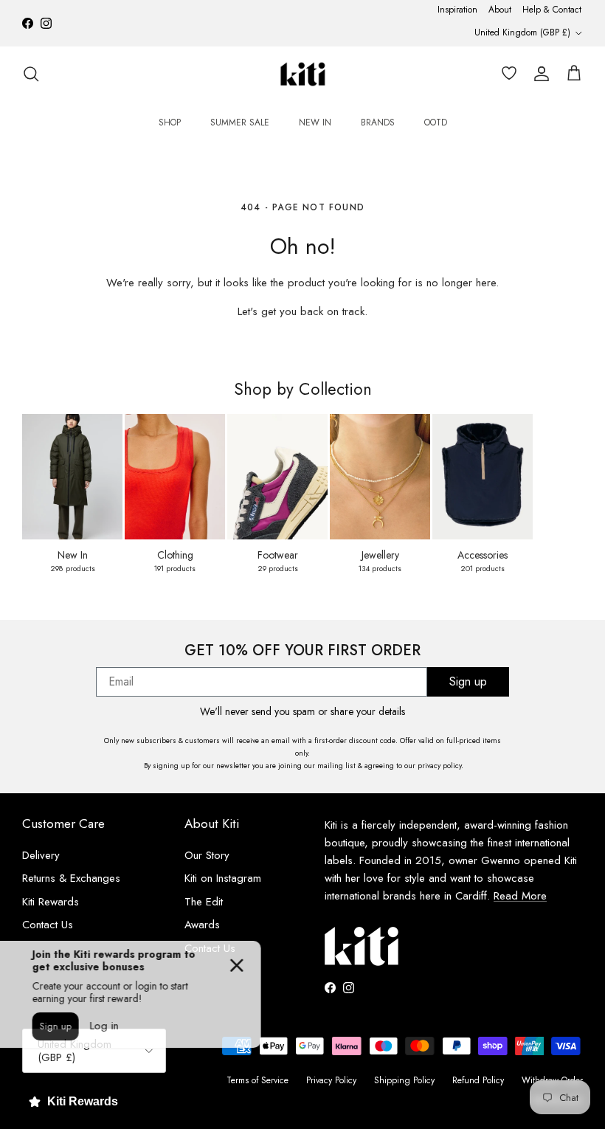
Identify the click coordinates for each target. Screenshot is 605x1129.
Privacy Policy (331, 1080)
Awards (202, 924)
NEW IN (315, 122)
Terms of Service (257, 1080)
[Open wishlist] (506, 73)
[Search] (31, 74)
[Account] (538, 74)
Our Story (206, 855)
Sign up (468, 681)
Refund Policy (478, 1080)
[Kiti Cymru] (303, 74)
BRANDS (378, 122)
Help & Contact (551, 9)
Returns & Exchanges (71, 878)
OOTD (435, 122)
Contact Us (47, 924)
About (499, 9)
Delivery (41, 855)
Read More (520, 896)
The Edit (203, 902)
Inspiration (457, 9)
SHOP (170, 122)
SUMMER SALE (239, 122)
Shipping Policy (404, 1080)
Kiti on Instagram (222, 878)
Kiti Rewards (50, 902)
